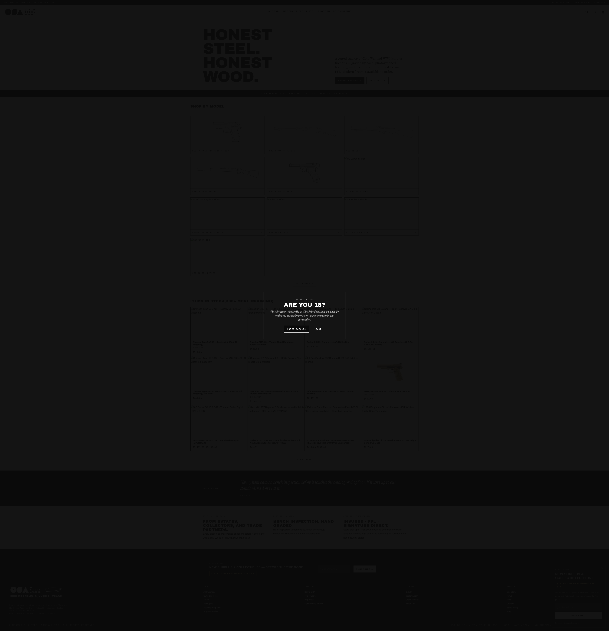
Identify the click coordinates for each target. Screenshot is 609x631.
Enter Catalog (296, 328)
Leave (318, 328)
